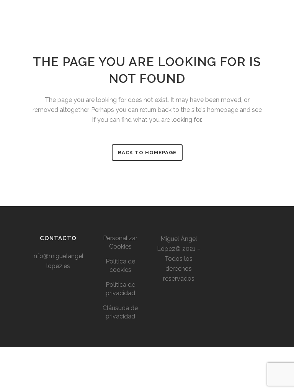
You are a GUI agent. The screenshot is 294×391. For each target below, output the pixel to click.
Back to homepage (147, 152)
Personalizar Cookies (120, 242)
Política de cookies (120, 265)
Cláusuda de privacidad (120, 312)
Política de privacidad (120, 289)
